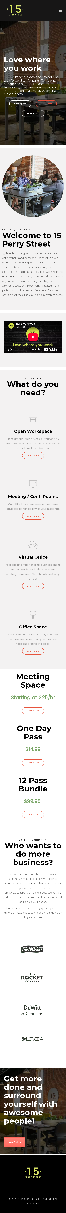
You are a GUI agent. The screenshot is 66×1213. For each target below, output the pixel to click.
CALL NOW (46, 103)
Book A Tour (33, 113)
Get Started (33, 710)
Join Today (14, 1142)
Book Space (20, 103)
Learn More (33, 455)
